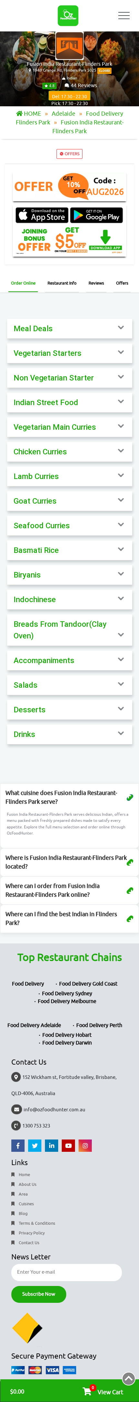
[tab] (69, 329)
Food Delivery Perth (99, 1025)
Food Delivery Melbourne (67, 1001)
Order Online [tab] (23, 283)
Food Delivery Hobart (66, 1035)
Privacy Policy (31, 1233)
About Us (27, 1184)
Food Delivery (28, 984)
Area (23, 1194)
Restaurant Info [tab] (62, 283)
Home (24, 1174)
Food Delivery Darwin (67, 1043)
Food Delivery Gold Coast (88, 984)
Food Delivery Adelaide (34, 1025)
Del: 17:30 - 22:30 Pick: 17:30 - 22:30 (69, 97)
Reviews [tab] (96, 283)
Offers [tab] (122, 283)
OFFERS (72, 154)
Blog (23, 1213)
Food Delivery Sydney (67, 993)
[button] (70, 328)
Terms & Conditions (36, 1223)
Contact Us (28, 1242)
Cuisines (26, 1204)
